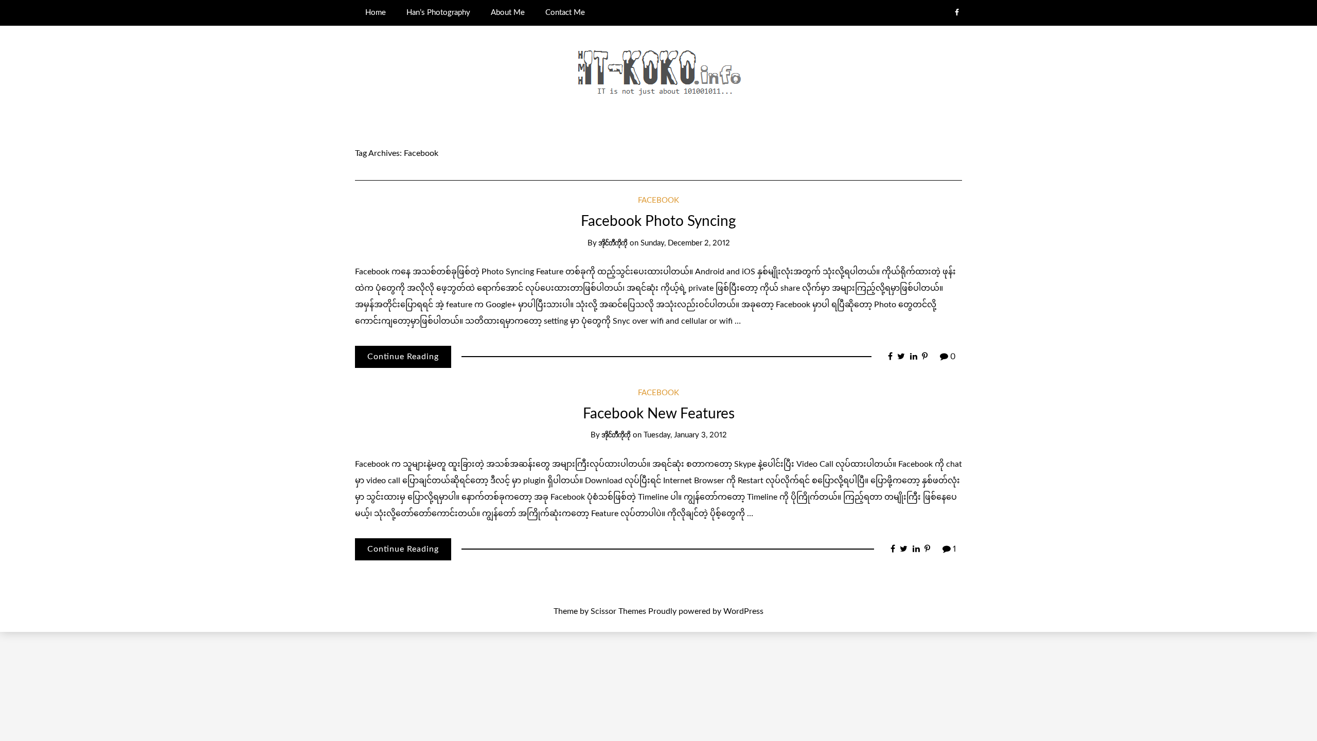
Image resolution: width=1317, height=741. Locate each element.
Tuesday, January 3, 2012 (685, 435)
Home (375, 12)
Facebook (658, 200)
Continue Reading (403, 356)
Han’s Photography (438, 12)
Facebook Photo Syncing (658, 221)
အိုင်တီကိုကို (613, 243)
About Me (508, 12)
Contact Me (565, 12)
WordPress (743, 611)
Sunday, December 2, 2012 (685, 243)
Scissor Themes (618, 611)
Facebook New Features (659, 414)
